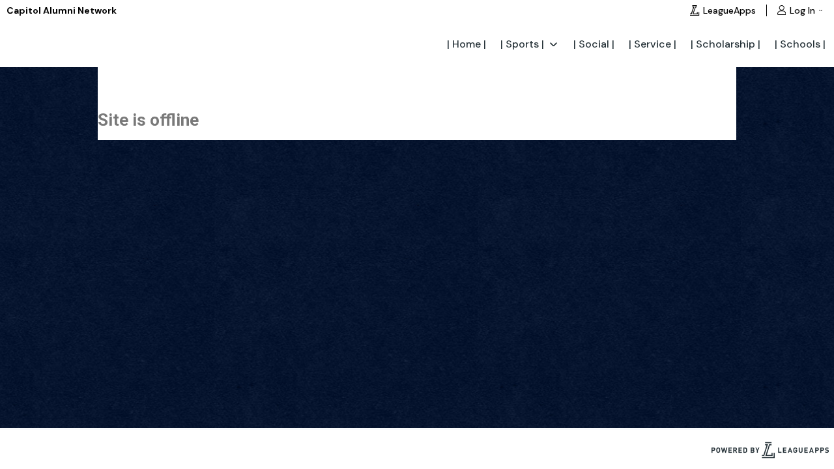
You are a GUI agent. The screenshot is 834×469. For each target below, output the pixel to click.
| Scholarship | (725, 44)
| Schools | (800, 44)
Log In (802, 10)
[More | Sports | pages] (553, 44)
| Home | (466, 44)
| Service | (652, 44)
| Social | (593, 44)
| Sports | (522, 44)
